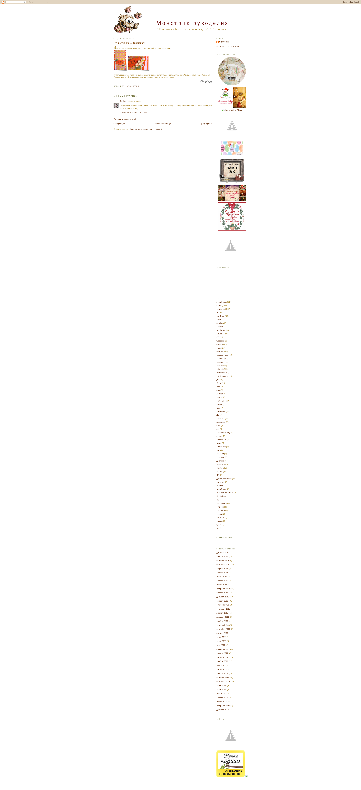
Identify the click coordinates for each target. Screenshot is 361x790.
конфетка (220, 330)
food (218, 408)
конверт (220, 454)
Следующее (119, 123)
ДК (217, 379)
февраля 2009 (223, 706)
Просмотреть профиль (227, 46)
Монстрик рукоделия (192, 23)
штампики (221, 447)
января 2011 (222, 653)
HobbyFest (221, 496)
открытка (127, 86)
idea (218, 387)
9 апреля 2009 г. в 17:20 (134, 113)
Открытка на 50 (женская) (129, 42)
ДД (217, 415)
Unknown (224, 42)
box (218, 450)
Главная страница (162, 123)
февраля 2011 (223, 649)
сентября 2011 (223, 629)
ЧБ (217, 475)
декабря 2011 (222, 617)
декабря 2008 (222, 710)
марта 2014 (221, 576)
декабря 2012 (222, 597)
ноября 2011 (222, 621)
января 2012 (222, 613)
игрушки (220, 482)
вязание (220, 457)
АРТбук (219, 394)
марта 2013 (221, 584)
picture (219, 471)
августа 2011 (222, 633)
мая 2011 (220, 645)
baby (218, 348)
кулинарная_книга (224, 493)
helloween (220, 411)
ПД (217, 500)
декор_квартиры (224, 478)
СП (217, 337)
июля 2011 (221, 637)
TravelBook (221, 401)
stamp (219, 436)
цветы (219, 397)
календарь (221, 358)
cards (136, 86)
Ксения (219, 327)
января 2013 (222, 593)
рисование (221, 439)
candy (219, 323)
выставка (220, 510)
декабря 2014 (222, 552)
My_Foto (220, 316)
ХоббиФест (221, 503)
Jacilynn (123, 101)
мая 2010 (220, 665)
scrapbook (221, 302)
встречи (220, 507)
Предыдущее (206, 123)
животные (220, 422)
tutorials (220, 369)
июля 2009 (221, 685)
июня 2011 (221, 641)
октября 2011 (222, 625)
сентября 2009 (223, 681)
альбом (219, 334)
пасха (219, 521)
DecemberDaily (223, 432)
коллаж (219, 486)
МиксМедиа (221, 372)
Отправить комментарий (125, 119)
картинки (220, 464)
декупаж (220, 461)
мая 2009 (220, 693)
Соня (218, 383)
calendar (220, 362)
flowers (219, 365)
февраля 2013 (223, 589)
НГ (217, 312)
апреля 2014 (222, 572)
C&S (218, 425)
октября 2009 (222, 677)
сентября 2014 (223, 564)
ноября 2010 (222, 661)
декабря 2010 (222, 657)
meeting (220, 468)
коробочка (221, 489)
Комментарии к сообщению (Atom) (145, 129)
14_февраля (222, 376)
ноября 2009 (222, 673)
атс (217, 429)
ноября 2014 (222, 556)
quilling (219, 344)
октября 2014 (222, 560)
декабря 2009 (222, 669)
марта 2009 (221, 701)
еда (218, 390)
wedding (220, 341)
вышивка (220, 418)
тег (217, 528)
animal (219, 404)
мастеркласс (222, 355)
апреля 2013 (222, 581)
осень (219, 514)
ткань (218, 443)
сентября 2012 (223, 609)
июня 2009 (221, 689)
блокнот (220, 351)
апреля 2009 (222, 698)
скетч (218, 319)
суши (218, 524)
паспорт (220, 517)
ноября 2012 (222, 601)
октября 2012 (222, 605)
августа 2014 (222, 568)
